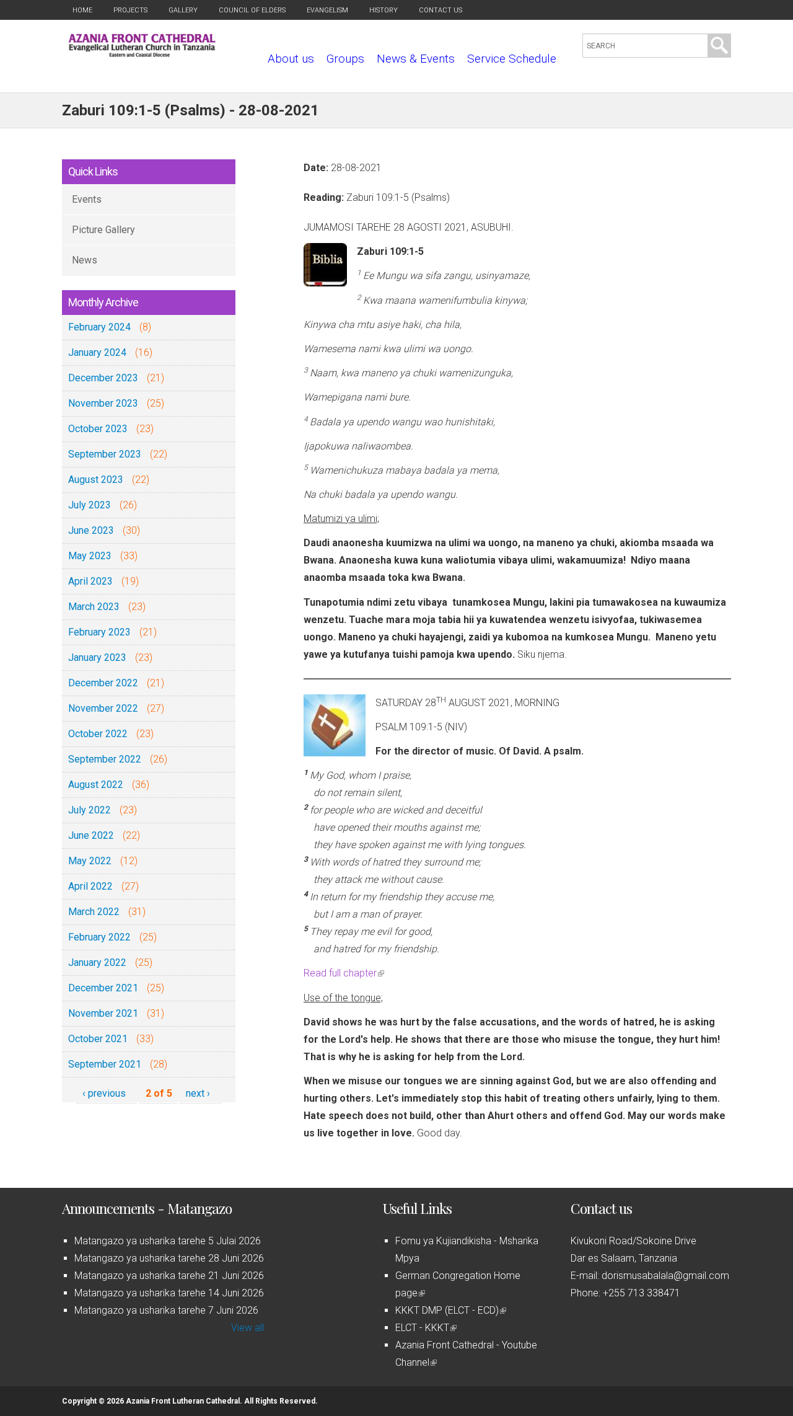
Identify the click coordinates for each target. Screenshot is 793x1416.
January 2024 (97, 352)
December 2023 (103, 378)
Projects (130, 10)
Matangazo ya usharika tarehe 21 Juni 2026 (169, 1275)
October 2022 (98, 734)
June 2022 (91, 835)
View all (247, 1328)
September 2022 (104, 759)
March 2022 (94, 912)
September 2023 (104, 454)
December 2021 (103, 988)
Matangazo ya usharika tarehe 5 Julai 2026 (167, 1241)
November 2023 (103, 403)
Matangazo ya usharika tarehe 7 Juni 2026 (166, 1310)
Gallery (183, 10)
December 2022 (103, 683)
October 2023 (98, 429)
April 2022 (90, 886)
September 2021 (104, 1064)
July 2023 (89, 505)
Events (87, 199)
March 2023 (94, 607)
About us (291, 58)
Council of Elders (252, 10)
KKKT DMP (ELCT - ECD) (449, 1310)
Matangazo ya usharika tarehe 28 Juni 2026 (169, 1258)
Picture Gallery (103, 230)
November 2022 (103, 708)
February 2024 (99, 327)
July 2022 (89, 810)
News (84, 260)
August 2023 (95, 479)
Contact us (440, 10)
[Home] (142, 54)
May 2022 (90, 861)
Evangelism (327, 10)
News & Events (416, 58)
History (383, 10)
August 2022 (95, 784)
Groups (345, 58)
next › (198, 1093)
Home (82, 10)
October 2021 (98, 1039)
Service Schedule (511, 58)
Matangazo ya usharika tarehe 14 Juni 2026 (169, 1293)
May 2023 (90, 556)
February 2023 (99, 632)
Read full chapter (343, 973)
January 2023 (97, 657)
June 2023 (91, 530)
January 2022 (97, 962)
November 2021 (103, 1013)
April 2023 (90, 581)
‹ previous (104, 1093)
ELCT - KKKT (425, 1328)
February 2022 (99, 937)
